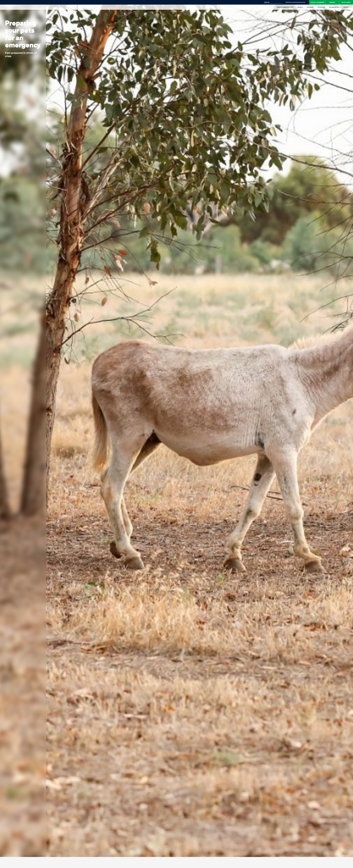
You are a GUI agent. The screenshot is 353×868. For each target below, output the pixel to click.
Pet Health (310, 7)
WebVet (332, 2)
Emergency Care (334, 7)
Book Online (346, 2)
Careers (345, 7)
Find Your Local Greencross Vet (295, 2)
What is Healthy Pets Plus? (285, 7)
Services (300, 7)
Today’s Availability (317, 2)
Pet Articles (321, 7)
